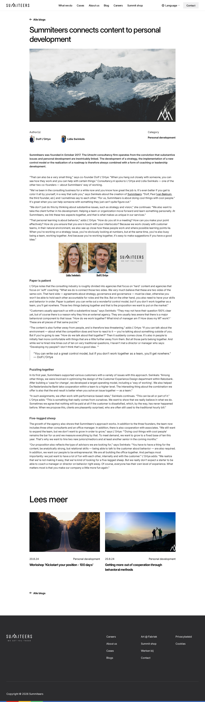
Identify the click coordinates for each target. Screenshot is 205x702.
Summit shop (135, 5)
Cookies (180, 643)
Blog (106, 5)
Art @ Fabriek (149, 636)
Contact (190, 5)
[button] (172, 5)
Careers (118, 5)
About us (94, 5)
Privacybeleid (184, 636)
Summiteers (134, 194)
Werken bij (147, 650)
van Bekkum (164, 194)
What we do (65, 5)
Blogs (109, 657)
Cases (80, 5)
